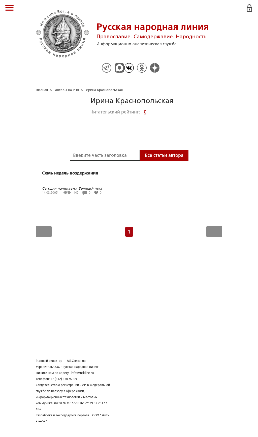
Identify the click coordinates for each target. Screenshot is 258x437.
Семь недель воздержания (70, 173)
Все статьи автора (164, 155)
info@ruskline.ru (82, 373)
